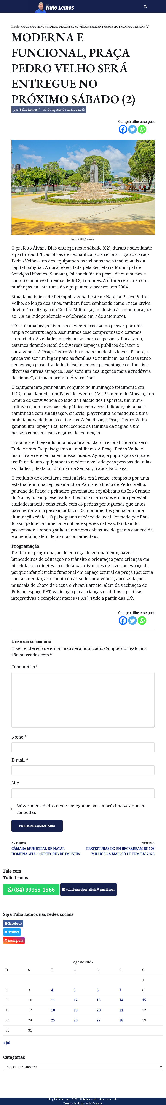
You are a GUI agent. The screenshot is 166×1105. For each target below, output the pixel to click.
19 (76, 1010)
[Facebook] (123, 129)
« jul (6, 1042)
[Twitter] (132, 129)
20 (99, 1010)
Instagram (15, 940)
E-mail (19, 760)
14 (121, 1000)
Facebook (15, 923)
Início (15, 26)
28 (121, 1020)
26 (76, 1020)
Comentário (24, 667)
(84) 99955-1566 (34, 889)
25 (53, 1020)
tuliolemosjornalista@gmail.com (90, 889)
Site (15, 783)
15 (144, 1000)
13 (99, 1000)
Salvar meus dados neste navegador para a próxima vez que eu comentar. (80, 809)
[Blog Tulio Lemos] (55, 6)
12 (76, 1000)
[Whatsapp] (142, 129)
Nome (19, 737)
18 (53, 1010)
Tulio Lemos (28, 109)
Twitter (13, 932)
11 (53, 1000)
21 (121, 1010)
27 (99, 1020)
